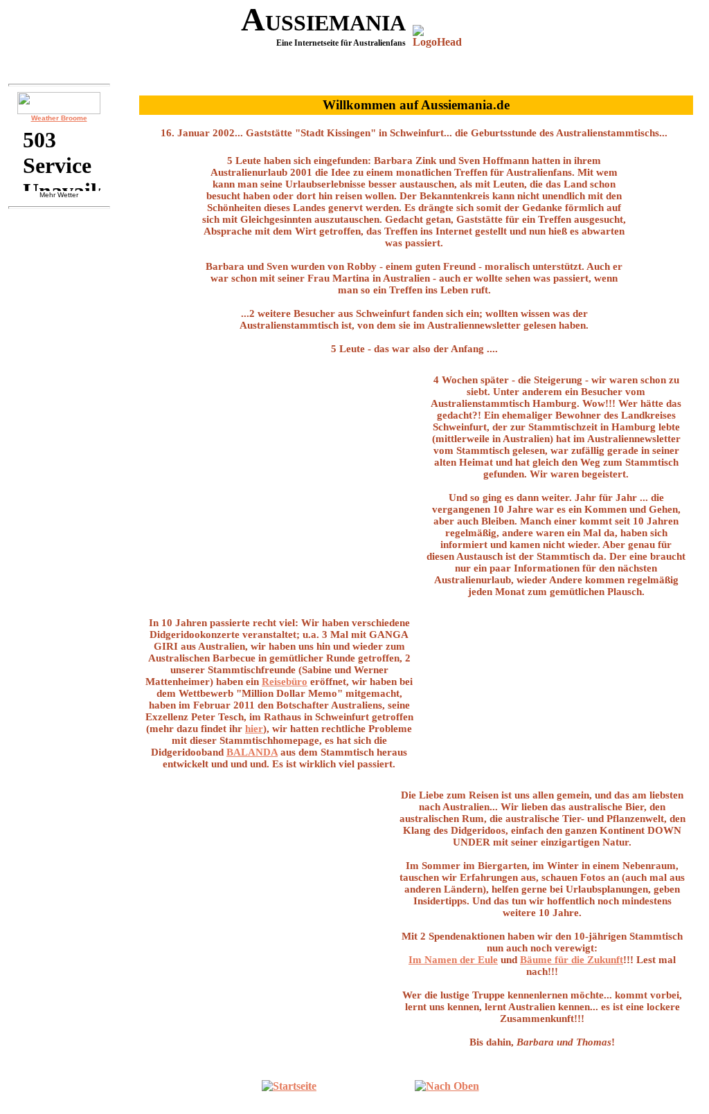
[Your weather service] (58, 103)
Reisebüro (284, 681)
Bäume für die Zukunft (571, 959)
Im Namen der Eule (453, 959)
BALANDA (252, 752)
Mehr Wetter (58, 195)
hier (254, 728)
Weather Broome (59, 118)
